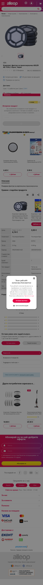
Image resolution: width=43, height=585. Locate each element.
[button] (21, 306)
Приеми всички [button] (21, 301)
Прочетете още (29, 296)
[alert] (21, 292)
